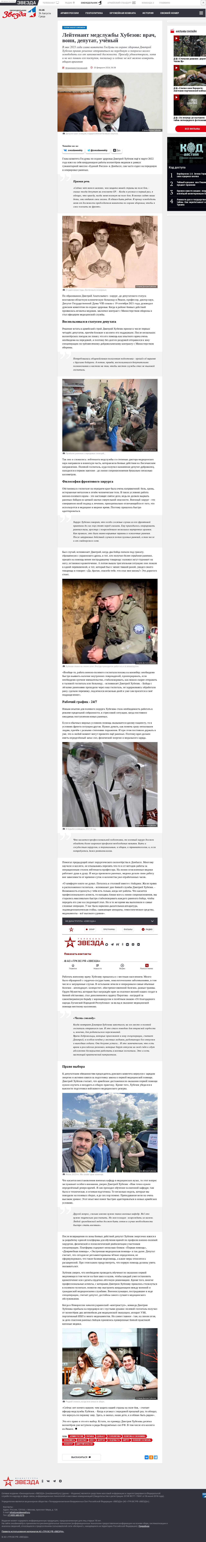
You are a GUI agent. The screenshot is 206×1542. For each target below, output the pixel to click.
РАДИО (68, 3)
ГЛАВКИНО (164, 3)
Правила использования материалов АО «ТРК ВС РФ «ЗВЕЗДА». (33, 1531)
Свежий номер (169, 13)
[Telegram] (156, 1457)
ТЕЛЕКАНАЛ (49, 3)
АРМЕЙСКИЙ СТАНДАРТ (119, 3)
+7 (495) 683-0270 (16, 1515)
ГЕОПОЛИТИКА (94, 13)
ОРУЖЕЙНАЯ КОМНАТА (123, 13)
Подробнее (144, 1526)
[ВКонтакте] (147, 1457)
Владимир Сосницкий (76, 68)
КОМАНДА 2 (148, 3)
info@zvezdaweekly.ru (20, 1512)
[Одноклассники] (151, 1457)
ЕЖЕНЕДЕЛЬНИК (89, 3)
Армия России (70, 13)
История (148, 13)
